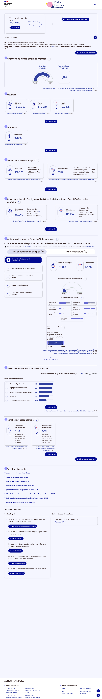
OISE (63, 691)
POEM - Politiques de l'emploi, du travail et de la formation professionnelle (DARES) (31, 494)
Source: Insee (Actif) (39, 113)
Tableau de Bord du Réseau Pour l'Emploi (18, 473)
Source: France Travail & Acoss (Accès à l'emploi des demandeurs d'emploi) (72, 179)
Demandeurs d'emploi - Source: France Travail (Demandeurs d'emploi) (71, 352)
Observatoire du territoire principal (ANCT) (19, 485)
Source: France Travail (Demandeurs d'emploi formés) (16, 447)
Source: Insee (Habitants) (15, 113)
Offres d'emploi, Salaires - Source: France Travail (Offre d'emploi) (73, 354)
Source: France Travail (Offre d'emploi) (80, 221)
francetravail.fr (59, 522)
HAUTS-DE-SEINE (85, 688)
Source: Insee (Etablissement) (14, 144)
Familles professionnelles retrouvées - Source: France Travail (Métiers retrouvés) (69, 411)
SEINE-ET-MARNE (85, 691)
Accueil (6, 37)
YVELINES (83, 694)
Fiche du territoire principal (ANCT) (16, 481)
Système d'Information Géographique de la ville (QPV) (22, 490)
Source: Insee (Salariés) (62, 113)
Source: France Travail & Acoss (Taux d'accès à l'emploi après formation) (45, 448)
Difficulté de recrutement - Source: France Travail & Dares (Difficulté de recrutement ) (68, 350)
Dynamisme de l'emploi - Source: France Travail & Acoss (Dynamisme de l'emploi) (67, 88)
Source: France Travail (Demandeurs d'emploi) (27, 221)
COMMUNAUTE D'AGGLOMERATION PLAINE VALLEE (32, 691)
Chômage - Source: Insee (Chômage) (81, 90)
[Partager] (98, 691)
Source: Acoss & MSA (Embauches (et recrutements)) (24, 179)
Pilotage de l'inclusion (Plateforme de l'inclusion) (21, 502)
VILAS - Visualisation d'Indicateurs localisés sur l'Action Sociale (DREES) (27, 498)
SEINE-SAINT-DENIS (67, 694)
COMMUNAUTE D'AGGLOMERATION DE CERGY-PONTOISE (12, 691)
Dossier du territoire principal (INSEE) (17, 477)
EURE (63, 688)
